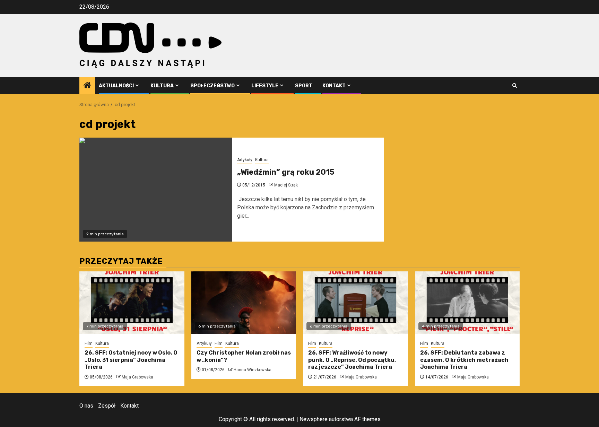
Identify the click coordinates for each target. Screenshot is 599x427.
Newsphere (314, 419)
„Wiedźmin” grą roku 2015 (286, 172)
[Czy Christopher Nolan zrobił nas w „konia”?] (243, 302)
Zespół (106, 405)
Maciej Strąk (286, 185)
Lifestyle (264, 86)
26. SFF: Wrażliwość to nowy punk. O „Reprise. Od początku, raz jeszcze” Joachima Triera (352, 360)
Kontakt (334, 86)
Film (89, 343)
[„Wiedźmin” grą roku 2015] (155, 190)
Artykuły (244, 159)
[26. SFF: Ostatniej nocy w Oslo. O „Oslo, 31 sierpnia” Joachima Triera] (131, 302)
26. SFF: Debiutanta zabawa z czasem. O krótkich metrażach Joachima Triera (464, 360)
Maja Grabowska (137, 377)
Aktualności (116, 86)
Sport (303, 86)
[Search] (514, 85)
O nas (86, 405)
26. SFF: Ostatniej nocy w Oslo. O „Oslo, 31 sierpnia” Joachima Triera (131, 360)
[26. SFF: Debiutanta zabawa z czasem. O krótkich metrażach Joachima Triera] (467, 302)
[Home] (87, 86)
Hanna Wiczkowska (252, 369)
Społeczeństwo (212, 86)
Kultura (162, 86)
